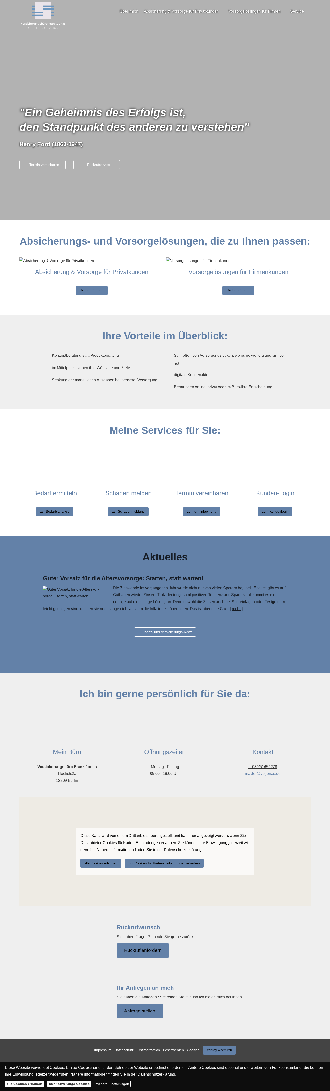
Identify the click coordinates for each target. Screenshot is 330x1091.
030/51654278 (264, 767)
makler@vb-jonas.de (262, 773)
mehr (236, 609)
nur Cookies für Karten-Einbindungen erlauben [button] (164, 863)
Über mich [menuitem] (129, 11)
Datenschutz (124, 1050)
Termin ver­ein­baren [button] (44, 165)
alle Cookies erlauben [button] (100, 863)
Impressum (102, 1050)
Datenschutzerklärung (156, 1074)
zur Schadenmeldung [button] (128, 511)
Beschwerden (173, 1050)
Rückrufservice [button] (98, 165)
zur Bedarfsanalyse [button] (55, 511)
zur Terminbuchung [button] (201, 511)
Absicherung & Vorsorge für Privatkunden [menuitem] (181, 11)
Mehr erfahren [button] (92, 290)
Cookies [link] (193, 1050)
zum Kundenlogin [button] (275, 511)
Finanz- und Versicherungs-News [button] (167, 632)
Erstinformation (148, 1050)
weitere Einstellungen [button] (112, 1084)
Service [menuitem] (297, 11)
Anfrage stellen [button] (139, 1010)
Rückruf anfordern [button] (143, 950)
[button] (165, 209)
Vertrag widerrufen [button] (219, 1050)
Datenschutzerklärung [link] (182, 850)
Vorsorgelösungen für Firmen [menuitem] (254, 11)
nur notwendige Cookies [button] (69, 1084)
